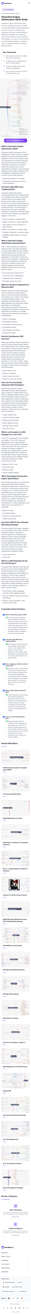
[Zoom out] (3, 134)
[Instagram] (23, 1308)
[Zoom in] (10, 134)
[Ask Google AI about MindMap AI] (13, 1298)
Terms (18, 1312)
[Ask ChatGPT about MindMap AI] (9, 1298)
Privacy (13, 1312)
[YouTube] (15, 1308)
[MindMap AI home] (7, 1247)
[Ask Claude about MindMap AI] (22, 1298)
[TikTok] (27, 1308)
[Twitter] (7, 1308)
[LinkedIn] (11, 1308)
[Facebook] (4, 1308)
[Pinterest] (19, 1308)
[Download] (28, 80)
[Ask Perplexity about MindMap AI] (17, 1298)
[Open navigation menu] (29, 3)
